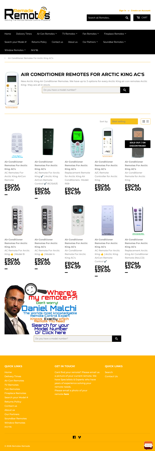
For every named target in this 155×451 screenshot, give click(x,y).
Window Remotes (14, 50)
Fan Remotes (90, 33)
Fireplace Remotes (114, 33)
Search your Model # (15, 42)
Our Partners (89, 42)
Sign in (122, 10)
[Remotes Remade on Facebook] (74, 437)
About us (73, 42)
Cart (144, 17)
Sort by (104, 121)
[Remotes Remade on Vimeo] (79, 437)
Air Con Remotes (46, 33)
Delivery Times (24, 33)
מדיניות (34, 50)
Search (109, 372)
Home (8, 33)
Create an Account (140, 10)
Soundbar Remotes (113, 42)
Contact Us (111, 376)
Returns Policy (39, 42)
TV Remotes (69, 33)
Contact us (57, 42)
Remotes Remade (21, 446)
